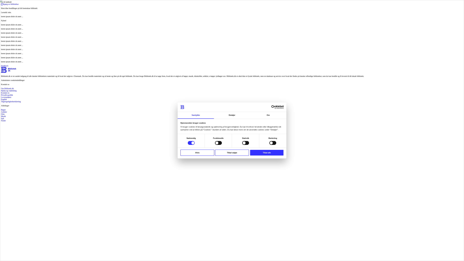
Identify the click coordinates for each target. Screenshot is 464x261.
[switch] (218, 143)
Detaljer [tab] (232, 115)
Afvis (197, 153)
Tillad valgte (232, 153)
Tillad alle (267, 153)
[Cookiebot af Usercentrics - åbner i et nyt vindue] (273, 107)
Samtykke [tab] (196, 115)
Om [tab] (268, 115)
